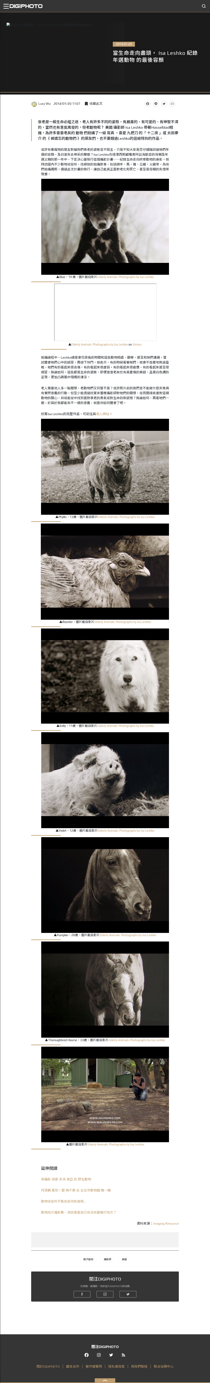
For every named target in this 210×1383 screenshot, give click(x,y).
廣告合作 (72, 1366)
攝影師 (107, 1259)
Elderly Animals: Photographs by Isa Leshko (125, 277)
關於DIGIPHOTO (48, 1366)
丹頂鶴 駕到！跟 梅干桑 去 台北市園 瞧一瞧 (76, 1190)
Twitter (164, 104)
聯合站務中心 (163, 1366)
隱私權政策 (116, 1366)
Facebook (148, 104)
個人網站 (102, 414)
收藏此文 (96, 104)
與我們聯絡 (139, 1366)
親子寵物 (88, 1259)
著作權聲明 (94, 1366)
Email (172, 104)
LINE (156, 104)
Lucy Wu (44, 104)
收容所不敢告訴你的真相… (63, 1201)
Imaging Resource (166, 1223)
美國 (124, 1259)
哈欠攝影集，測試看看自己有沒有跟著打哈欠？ (78, 1212)
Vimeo (136, 344)
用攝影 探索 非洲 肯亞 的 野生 (66, 1179)
